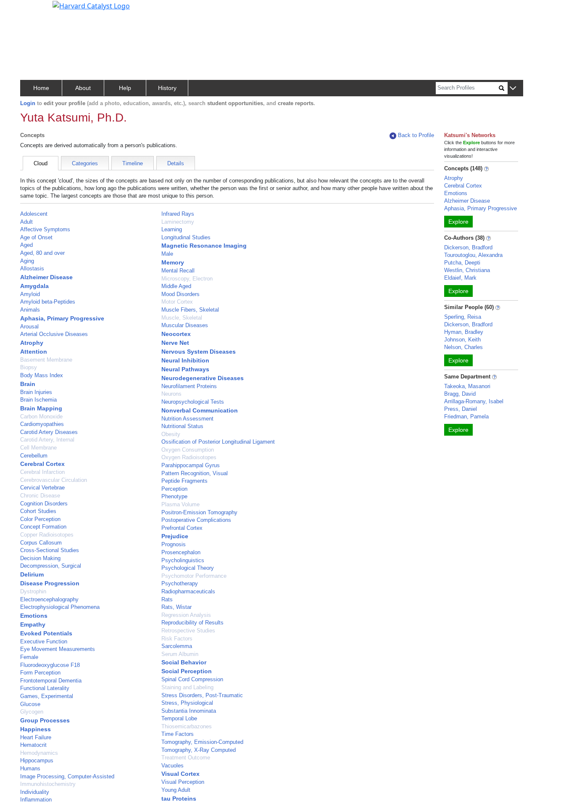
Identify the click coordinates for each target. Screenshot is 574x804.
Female (29, 657)
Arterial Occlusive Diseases (54, 334)
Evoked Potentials (46, 633)
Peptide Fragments (184, 481)
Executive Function (43, 641)
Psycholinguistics (182, 560)
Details (175, 163)
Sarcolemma (176, 646)
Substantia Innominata (188, 711)
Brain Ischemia (38, 400)
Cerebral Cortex (42, 463)
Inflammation (36, 799)
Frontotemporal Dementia (51, 680)
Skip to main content (35, 10)
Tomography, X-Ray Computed (198, 750)
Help (125, 88)
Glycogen (31, 712)
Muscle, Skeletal (181, 318)
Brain (27, 384)
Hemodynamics (39, 753)
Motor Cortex (177, 302)
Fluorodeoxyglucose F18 (50, 665)
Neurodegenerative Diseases (202, 378)
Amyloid (30, 294)
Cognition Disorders (44, 503)
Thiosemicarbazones (186, 726)
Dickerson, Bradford (468, 247)
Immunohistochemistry (48, 784)
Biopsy (28, 367)
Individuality (34, 792)
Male (167, 254)
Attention (33, 351)
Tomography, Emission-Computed (202, 742)
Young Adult (175, 790)
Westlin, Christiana (467, 270)
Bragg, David (460, 394)
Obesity (170, 434)
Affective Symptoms (45, 229)
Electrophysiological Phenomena (60, 607)
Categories (85, 163)
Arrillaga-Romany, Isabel (473, 401)
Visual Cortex (180, 773)
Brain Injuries (36, 392)
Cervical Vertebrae (42, 487)
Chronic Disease (40, 495)
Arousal (29, 326)
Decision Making (40, 558)
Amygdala (34, 286)
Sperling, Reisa (462, 317)
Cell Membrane (38, 447)
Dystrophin (33, 591)
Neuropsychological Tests (192, 402)
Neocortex (176, 334)
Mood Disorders (180, 294)
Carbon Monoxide (41, 416)
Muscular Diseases (184, 325)
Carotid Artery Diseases (49, 432)
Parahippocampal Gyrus (190, 465)
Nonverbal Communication (199, 410)
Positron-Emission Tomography (199, 512)
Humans (30, 768)
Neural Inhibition (185, 360)
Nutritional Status (182, 426)
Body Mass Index (41, 375)
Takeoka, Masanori (467, 386)
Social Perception (186, 671)
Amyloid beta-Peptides (47, 302)
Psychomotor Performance (193, 576)
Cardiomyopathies (42, 424)
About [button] (83, 88)
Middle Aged (176, 286)
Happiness (35, 729)
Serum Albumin (179, 654)
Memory (172, 262)
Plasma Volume (180, 504)
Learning (171, 229)
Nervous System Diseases (198, 351)
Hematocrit (33, 745)
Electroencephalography (49, 599)
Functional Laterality (44, 688)
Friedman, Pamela (466, 416)
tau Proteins (178, 798)
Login (27, 103)
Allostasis (32, 268)
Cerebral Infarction (42, 472)
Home (41, 88)
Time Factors (177, 734)
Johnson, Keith (462, 339)
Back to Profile (416, 135)
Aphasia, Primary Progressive (62, 318)
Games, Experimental (46, 696)
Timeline (132, 163)
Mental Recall (178, 270)
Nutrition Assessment (187, 418)
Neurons (171, 394)
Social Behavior (183, 662)
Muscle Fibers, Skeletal (190, 310)
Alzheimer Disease (46, 277)
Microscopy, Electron (187, 278)
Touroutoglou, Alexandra (473, 255)
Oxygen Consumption (187, 450)
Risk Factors (176, 638)
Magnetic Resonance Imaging (204, 245)
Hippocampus (36, 760)
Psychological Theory (187, 568)
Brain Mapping (41, 408)
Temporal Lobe (179, 718)
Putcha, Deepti (462, 262)
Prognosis (173, 544)
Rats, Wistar (176, 607)
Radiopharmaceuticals (188, 591)
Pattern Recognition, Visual (194, 473)
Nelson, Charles (463, 347)
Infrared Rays (177, 214)
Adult (26, 222)
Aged (26, 245)
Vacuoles (172, 765)
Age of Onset (36, 237)
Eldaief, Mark (460, 278)
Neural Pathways (185, 369)
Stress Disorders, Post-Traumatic (202, 695)
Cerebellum (33, 455)
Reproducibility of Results (192, 622)
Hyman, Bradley (463, 332)
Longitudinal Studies (186, 237)
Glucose (30, 704)
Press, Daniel (460, 409)
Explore (458, 221)
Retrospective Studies (188, 630)
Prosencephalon (180, 552)
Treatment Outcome (185, 757)
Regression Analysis (186, 615)
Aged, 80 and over (42, 253)
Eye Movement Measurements (57, 649)
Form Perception (40, 672)
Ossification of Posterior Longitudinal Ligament (218, 442)
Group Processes (45, 720)
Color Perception (40, 519)
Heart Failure (35, 737)
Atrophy (31, 342)
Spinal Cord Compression (192, 679)
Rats (167, 599)
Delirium (32, 574)
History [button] (167, 88)
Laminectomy (177, 222)
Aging (27, 261)
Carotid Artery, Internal (47, 439)
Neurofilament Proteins (189, 386)
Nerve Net (175, 342)
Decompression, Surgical (50, 566)
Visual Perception (182, 782)
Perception (174, 489)
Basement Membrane (46, 360)
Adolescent (33, 214)
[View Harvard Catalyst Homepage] (91, 5)
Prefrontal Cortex (182, 528)
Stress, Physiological (187, 703)
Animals (30, 310)
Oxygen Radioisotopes (188, 457)
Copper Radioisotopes (47, 535)
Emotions (33, 615)
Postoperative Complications (196, 520)
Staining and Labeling (187, 687)
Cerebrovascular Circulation (53, 480)
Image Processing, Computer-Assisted (67, 776)
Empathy (32, 624)
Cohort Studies (38, 511)
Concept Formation (43, 527)
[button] (513, 88)
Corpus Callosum (41, 543)
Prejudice (174, 536)
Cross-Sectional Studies (49, 550)
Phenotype (174, 496)
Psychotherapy (179, 583)
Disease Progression (49, 583)
